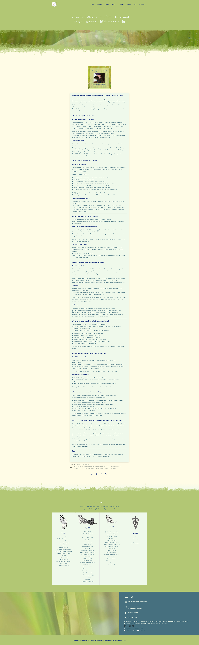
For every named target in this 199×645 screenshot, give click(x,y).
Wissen (129, 4)
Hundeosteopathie (78, 466)
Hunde (113, 4)
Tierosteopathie (99, 468)
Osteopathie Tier (99, 466)
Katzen (121, 4)
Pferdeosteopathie (78, 468)
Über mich (99, 4)
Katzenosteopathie (89, 466)
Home (92, 4)
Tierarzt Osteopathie (89, 468)
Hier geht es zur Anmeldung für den (134, 628)
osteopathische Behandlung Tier (112, 466)
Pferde (106, 4)
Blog (135, 4)
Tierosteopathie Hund (110, 468)
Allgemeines (141, 4)
